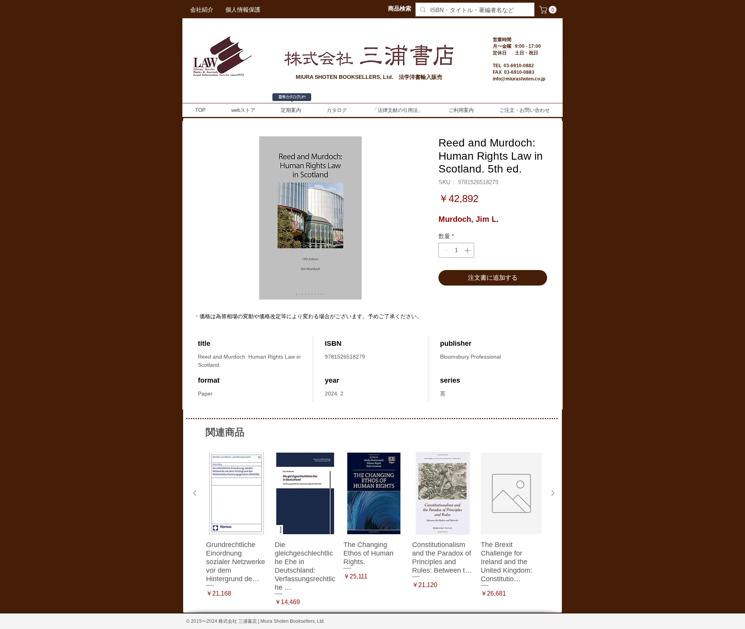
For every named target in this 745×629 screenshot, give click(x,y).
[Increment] (468, 250)
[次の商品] (553, 493)
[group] (374, 529)
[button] (548, 10)
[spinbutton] (456, 250)
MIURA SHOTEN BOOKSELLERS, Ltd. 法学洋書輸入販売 (369, 77)
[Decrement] (445, 250)
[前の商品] (194, 493)
